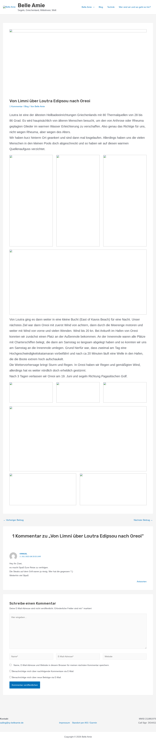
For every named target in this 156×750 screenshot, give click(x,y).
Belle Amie (31, 5)
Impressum (64, 722)
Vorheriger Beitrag (13, 520)
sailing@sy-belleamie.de (11, 722)
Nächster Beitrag (143, 520)
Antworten (142, 581)
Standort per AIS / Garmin (84, 722)
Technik (111, 7)
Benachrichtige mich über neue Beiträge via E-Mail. (36, 677)
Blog (101, 7)
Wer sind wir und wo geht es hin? (135, 7)
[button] (93, 7)
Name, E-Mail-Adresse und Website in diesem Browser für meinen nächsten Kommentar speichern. (61, 665)
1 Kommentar (16, 106)
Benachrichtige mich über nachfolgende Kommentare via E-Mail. (43, 671)
